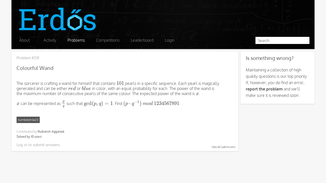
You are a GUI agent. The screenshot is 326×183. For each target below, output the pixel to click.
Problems (76, 40)
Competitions (107, 40)
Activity (50, 40)
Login (169, 40)
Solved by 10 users (29, 137)
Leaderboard (142, 40)
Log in (22, 144)
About (24, 40)
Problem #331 (28, 57)
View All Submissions (224, 146)
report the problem (264, 89)
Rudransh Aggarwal (51, 131)
